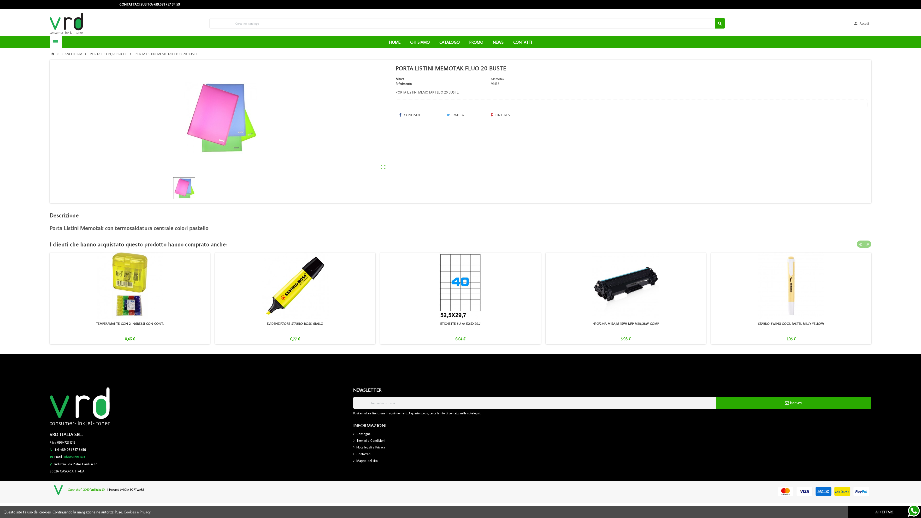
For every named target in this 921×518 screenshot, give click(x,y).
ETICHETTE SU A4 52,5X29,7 (460, 323)
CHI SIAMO (420, 42)
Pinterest (503, 115)
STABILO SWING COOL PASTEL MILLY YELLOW (791, 323)
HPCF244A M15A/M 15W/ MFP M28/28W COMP (626, 323)
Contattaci (363, 454)
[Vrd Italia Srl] (66, 23)
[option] (130, 298)
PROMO (476, 42)
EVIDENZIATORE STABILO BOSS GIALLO (295, 323)
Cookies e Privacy (137, 512)
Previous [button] (860, 244)
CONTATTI (522, 42)
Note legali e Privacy (370, 447)
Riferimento (404, 84)
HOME (395, 42)
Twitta (457, 115)
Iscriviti (795, 403)
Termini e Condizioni (370, 440)
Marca (400, 79)
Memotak (497, 79)
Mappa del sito (367, 461)
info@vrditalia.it (74, 457)
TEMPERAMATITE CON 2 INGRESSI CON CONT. (130, 323)
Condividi (411, 115)
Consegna (363, 434)
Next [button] (867, 244)
